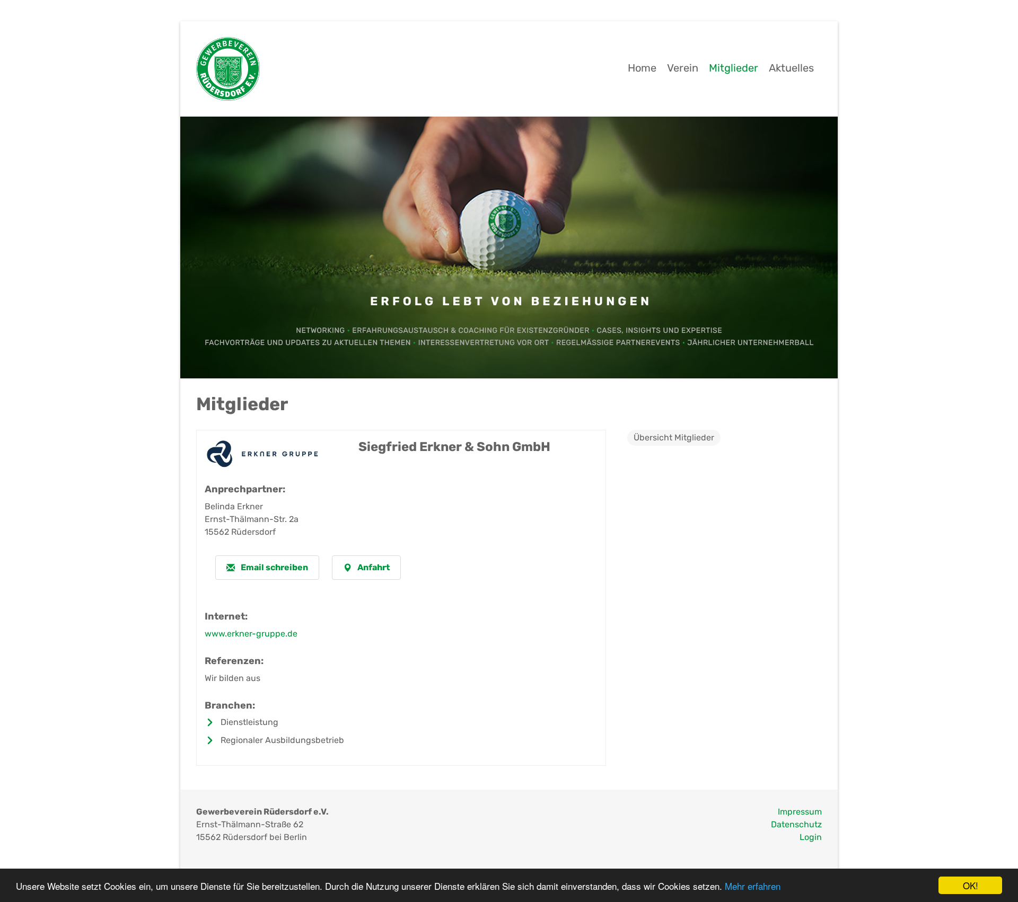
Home (642, 67)
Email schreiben (273, 567)
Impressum (800, 812)
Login (811, 837)
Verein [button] (682, 67)
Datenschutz (796, 824)
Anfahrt (373, 567)
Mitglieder (733, 67)
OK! (970, 885)
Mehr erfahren (752, 885)
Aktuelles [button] (791, 67)
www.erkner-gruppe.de (251, 634)
